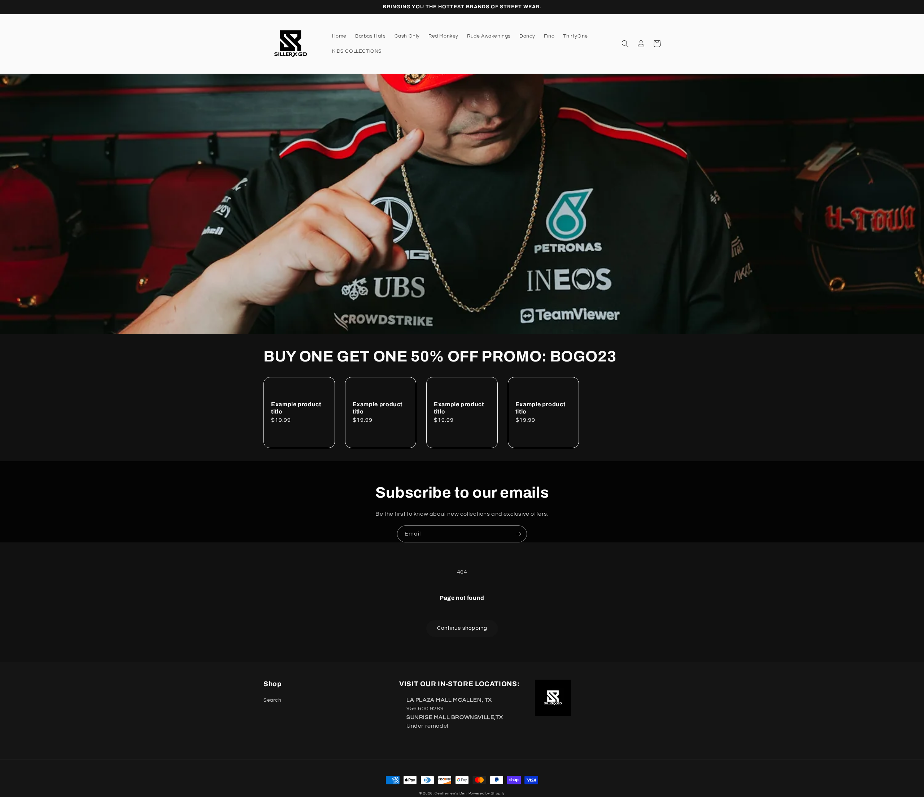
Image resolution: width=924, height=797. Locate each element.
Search (272, 700)
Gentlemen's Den (451, 793)
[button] (625, 44)
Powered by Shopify (486, 793)
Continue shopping (462, 628)
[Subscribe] (519, 533)
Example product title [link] (296, 408)
